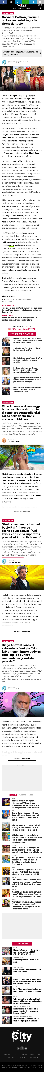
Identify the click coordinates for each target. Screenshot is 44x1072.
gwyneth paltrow (23, 300)
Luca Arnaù (16, 441)
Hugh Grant (34, 153)
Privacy (24, 1055)
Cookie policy (35, 1055)
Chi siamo (7, 1055)
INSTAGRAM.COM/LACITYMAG (23, 329)
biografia (11, 300)
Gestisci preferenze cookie (28, 1057)
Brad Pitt (6, 137)
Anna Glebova (16, 63)
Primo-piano (7, 301)
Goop (11, 245)
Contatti (16, 1055)
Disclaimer (12, 1057)
